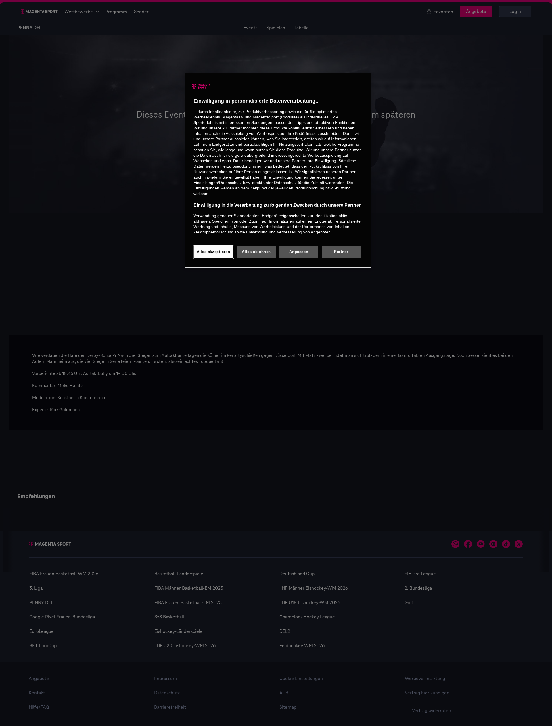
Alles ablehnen (256, 252)
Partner (341, 252)
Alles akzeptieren (213, 252)
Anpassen (298, 252)
